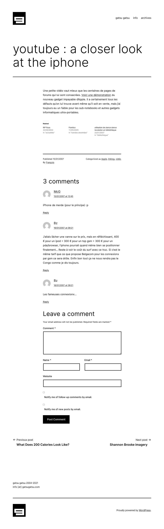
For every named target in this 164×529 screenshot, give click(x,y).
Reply (46, 212)
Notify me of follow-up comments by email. (68, 397)
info (135, 17)
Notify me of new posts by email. (62, 409)
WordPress (145, 510)
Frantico (72, 127)
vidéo (118, 159)
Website (47, 376)
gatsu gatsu (123, 17)
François (50, 162)
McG (57, 191)
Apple (104, 159)
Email (88, 360)
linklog (111, 159)
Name (47, 360)
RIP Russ (46, 127)
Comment (49, 328)
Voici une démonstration (96, 95)
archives (146, 17)
